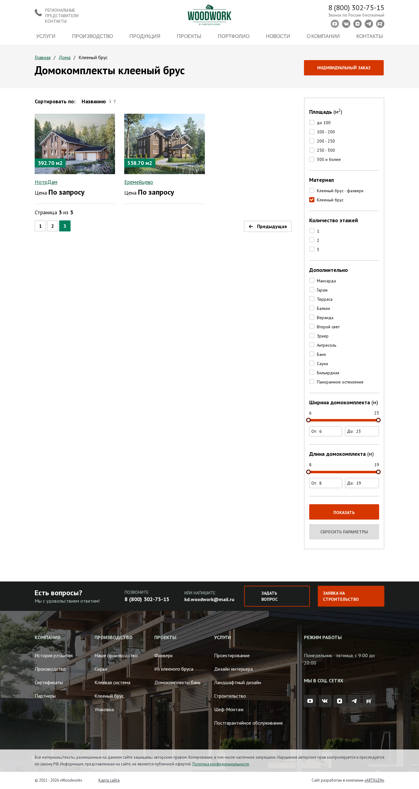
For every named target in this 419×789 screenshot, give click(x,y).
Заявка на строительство (341, 596)
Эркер (323, 336)
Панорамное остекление (340, 382)
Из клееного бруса (173, 669)
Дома (65, 57)
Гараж (322, 290)
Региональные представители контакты (62, 15)
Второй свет (328, 327)
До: (351, 431)
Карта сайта (109, 780)
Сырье (100, 669)
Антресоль (326, 345)
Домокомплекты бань (177, 682)
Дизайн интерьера (233, 669)
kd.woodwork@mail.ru (209, 599)
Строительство (230, 696)
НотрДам (46, 181)
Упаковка (104, 709)
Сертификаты (49, 682)
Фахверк (163, 655)
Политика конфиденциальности (220, 764)
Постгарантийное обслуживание (248, 723)
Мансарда (326, 281)
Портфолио (233, 36)
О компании (323, 36)
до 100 (324, 122)
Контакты (369, 36)
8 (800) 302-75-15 (356, 7)
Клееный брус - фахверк (340, 190)
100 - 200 (326, 132)
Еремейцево (138, 181)
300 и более (329, 159)
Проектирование (232, 655)
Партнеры (45, 696)
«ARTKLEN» (374, 780)
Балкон (323, 308)
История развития (54, 655)
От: (314, 431)
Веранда (325, 317)
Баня (321, 354)
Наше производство (116, 655)
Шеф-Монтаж (229, 709)
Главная (43, 57)
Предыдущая (272, 226)
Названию (94, 101)
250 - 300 (326, 150)
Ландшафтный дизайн (237, 682)
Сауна (322, 363)
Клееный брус (330, 200)
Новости (278, 36)
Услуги (46, 36)
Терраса (325, 299)
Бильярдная (328, 372)
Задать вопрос (269, 596)
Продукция (144, 36)
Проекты (189, 36)
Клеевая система (112, 682)
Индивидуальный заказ (344, 68)
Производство (92, 36)
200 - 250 (326, 141)
